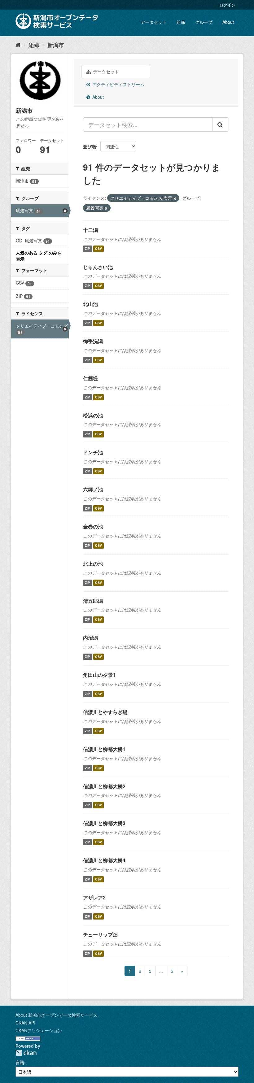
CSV (98, 248)
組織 (181, 22)
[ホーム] (18, 45)
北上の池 (93, 563)
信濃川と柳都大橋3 (104, 823)
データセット (154, 22)
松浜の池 (93, 415)
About (228, 22)
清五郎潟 (93, 600)
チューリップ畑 (100, 934)
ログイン (227, 5)
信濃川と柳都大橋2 (104, 786)
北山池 (90, 303)
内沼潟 (90, 637)
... (161, 971)
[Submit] (220, 124)
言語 (19, 1062)
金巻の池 (93, 526)
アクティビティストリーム (117, 84)
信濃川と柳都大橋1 (104, 749)
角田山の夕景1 (99, 674)
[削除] (174, 198)
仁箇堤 (90, 378)
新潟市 (55, 45)
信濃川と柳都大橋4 (104, 860)
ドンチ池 (93, 452)
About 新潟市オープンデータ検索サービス (56, 1015)
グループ (203, 22)
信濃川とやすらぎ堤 (105, 711)
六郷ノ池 (93, 489)
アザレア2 (94, 897)
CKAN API (25, 1023)
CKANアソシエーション (38, 1030)
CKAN (26, 1053)
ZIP (87, 248)
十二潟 (90, 229)
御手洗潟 (93, 341)
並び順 (89, 146)
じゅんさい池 (98, 267)
